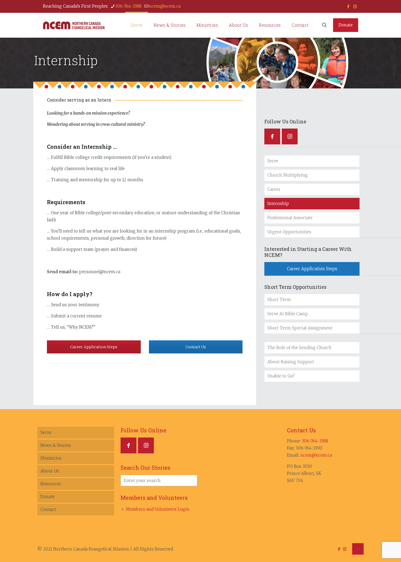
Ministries (50, 458)
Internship (278, 203)
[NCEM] (74, 25)
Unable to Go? (281, 376)
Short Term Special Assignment (300, 328)
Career (273, 189)
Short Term (279, 299)
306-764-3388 (128, 6)
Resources (50, 483)
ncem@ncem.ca (165, 6)
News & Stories (55, 445)
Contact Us (195, 346)
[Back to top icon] (358, 549)
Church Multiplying (287, 175)
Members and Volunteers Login (157, 509)
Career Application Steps (93, 346)
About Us (49, 471)
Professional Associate (290, 217)
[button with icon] (272, 136)
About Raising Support (290, 361)
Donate (346, 25)
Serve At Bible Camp (287, 313)
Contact (48, 509)
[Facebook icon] (348, 6)
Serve (272, 160)
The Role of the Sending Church (299, 347)
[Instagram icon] (355, 6)
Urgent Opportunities (289, 231)
